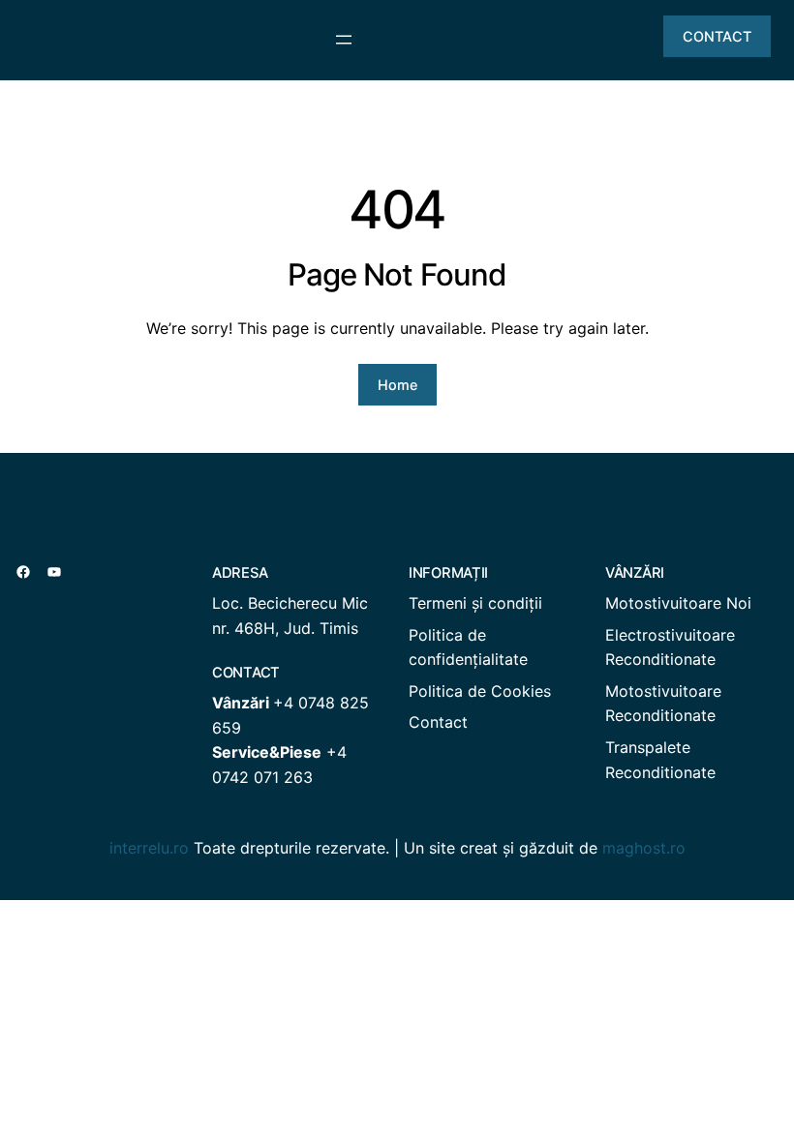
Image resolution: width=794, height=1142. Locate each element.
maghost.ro (644, 847)
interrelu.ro (149, 847)
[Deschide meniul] (343, 39)
